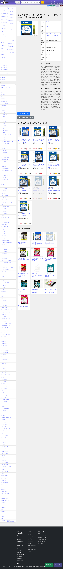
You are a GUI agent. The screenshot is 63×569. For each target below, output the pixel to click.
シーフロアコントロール (6, 242)
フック (7, 52)
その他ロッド (7, 23)
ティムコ (3, 300)
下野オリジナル (4, 482)
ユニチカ (3, 442)
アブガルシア (4, 130)
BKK (2, 89)
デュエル (3, 314)
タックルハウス (5, 282)
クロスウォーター (5, 206)
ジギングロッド (7, 20)
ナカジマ (3, 320)
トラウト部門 (30, 536)
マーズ (3, 419)
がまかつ (3, 107)
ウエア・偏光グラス (5, 69)
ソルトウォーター (42, 539)
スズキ (2, 264)
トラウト (52, 5)
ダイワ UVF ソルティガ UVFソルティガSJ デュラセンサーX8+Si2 (24, 141)
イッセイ (3, 139)
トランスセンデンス (5, 318)
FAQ (18, 543)
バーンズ (3, 347)
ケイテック (3, 208)
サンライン (4, 224)
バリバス (3, 341)
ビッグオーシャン (5, 356)
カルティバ (4, 181)
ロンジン (3, 473)
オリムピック (4, 166)
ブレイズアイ (4, 379)
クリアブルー (4, 199)
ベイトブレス (4, 388)
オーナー (3, 177)
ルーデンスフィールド (6, 466)
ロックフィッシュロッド (7, 11)
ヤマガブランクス (5, 435)
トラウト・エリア (42, 537)
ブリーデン (4, 370)
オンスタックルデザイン (6, 170)
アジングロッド (7, 14)
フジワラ (3, 363)
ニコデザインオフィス (6, 323)
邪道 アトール (4, 513)
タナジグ (3, 285)
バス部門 (30, 534)
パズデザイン (4, 350)
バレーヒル (4, 343)
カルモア (3, 184)
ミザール (3, 421)
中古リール (2, 79)
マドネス (3, 406)
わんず (3, 112)
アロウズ (3, 137)
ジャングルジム (5, 253)
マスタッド (4, 403)
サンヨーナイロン (5, 222)
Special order (20, 545)
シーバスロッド (7, 8)
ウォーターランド (5, 143)
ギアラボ (3, 197)
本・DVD (7, 60)
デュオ (3, 316)
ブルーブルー (4, 377)
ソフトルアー (7, 26)
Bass (30, 551)
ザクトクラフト (5, 226)
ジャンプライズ (5, 255)
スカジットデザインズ (6, 262)
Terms (18, 547)
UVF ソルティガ (50, 33)
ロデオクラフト (4, 471)
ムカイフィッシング (5, 424)
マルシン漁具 (4, 412)
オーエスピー (4, 172)
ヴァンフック (4, 475)
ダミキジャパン (4, 294)
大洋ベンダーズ (4, 487)
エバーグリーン (5, 159)
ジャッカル (4, 251)
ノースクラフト (5, 327)
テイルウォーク (5, 303)
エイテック (4, 150)
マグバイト (4, 401)
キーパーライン (4, 195)
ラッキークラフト (5, 453)
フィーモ (3, 361)
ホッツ (3, 390)
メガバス (3, 426)
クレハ (2, 204)
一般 (61, 5)
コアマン (3, 211)
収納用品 (7, 57)
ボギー (2, 392)
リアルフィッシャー (5, 457)
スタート (3, 271)
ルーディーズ (4, 464)
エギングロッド (7, 17)
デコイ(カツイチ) (5, 311)
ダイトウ (3, 289)
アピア (2, 128)
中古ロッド (2, 77)
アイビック (4, 114)
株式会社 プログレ (5, 500)
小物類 (7, 55)
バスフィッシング (42, 535)
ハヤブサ (3, 332)
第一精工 (3, 509)
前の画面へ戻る (24, 113)
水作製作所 (3, 504)
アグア (3, 123)
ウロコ (3, 148)
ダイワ (3, 291)
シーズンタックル (5, 240)
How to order (20, 541)
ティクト (3, 298)
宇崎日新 (3, 489)
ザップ (2, 229)
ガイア (2, 186)
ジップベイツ (4, 246)
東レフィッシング (5, 493)
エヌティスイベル (5, 157)
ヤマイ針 (3, 430)
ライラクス (3, 448)
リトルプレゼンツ (5, 462)
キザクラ (3, 190)
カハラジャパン (4, 179)
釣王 (2, 518)
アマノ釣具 (3, 132)
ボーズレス (4, 395)
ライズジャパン (5, 446)
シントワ (3, 238)
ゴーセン (3, 215)
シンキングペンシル (7, 28)
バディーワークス (5, 338)
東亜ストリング (4, 495)
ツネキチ (3, 296)
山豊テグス (4, 491)
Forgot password (21, 554)
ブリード (3, 372)
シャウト (3, 235)
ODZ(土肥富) (4, 101)
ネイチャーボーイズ (6, 325)
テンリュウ (4, 305)
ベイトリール (4, 65)
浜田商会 (3, 507)
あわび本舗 (3, 105)
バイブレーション (7, 34)
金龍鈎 (2, 516)
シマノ (3, 233)
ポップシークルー (5, 399)
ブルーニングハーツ (5, 374)
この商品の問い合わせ (26, 117)
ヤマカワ (3, 433)
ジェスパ (3, 244)
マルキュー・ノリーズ (6, 408)
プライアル (3, 381)
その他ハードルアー (7, 46)
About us (19, 539)
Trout (30, 553)
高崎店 (30, 538)
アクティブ (3, 121)
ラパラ (3, 455)
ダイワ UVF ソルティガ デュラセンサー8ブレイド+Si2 (39, 141)
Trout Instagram (21, 563)
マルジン (3, 415)
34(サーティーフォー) (6, 87)
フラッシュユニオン (5, 365)
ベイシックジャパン (5, 386)
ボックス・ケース (5, 67)
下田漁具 (3, 480)
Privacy (18, 549)
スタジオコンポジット (6, 269)
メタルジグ (7, 37)
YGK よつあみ (4, 103)
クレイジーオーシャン (6, 202)
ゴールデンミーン (5, 217)
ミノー (7, 31)
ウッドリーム (4, 146)
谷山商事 (3, 511)
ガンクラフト (4, 188)
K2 (2, 92)
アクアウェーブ (5, 119)
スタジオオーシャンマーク (7, 267)
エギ (7, 40)
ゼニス (2, 278)
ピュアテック (4, 359)
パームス (3, 354)
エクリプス (4, 152)
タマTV (3, 287)
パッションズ (4, 352)
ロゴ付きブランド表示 (7, 521)
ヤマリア (3, 437)
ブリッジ (3, 368)
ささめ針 (3, 110)
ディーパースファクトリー (7, 309)
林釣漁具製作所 (4, 498)
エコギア (3, 154)
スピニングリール (5, 62)
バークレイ (4, 345)
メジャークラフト (5, 428)
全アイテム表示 (4, 72)
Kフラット (3, 96)
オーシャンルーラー (5, 175)
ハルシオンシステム (5, 334)
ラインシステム (4, 451)
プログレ (3, 383)
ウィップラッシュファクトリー (7, 141)
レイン (3, 469)
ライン (7, 49)
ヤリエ (3, 439)
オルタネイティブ (5, 168)
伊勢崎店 (30, 541)
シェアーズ (3, 231)
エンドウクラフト (5, 163)
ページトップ (58, 565)
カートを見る (49, 565)
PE (46, 31)
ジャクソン (4, 249)
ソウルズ (3, 280)
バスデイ (3, 336)
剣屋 (2, 484)
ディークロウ (4, 307)
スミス (3, 273)
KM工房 (3, 94)
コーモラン (4, 213)
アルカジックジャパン (6, 134)
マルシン (3, 410)
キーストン (3, 193)
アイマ (3, 116)
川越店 (30, 539)
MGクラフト (4, 98)
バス (48, 5)
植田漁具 (3, 502)
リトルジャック (5, 460)
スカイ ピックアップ (6, 260)
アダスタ (3, 125)
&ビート (3, 85)
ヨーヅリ (3, 444)
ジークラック (4, 258)
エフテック (3, 161)
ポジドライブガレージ (6, 397)
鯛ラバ (7, 43)
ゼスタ (3, 276)
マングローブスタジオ (6, 417)
